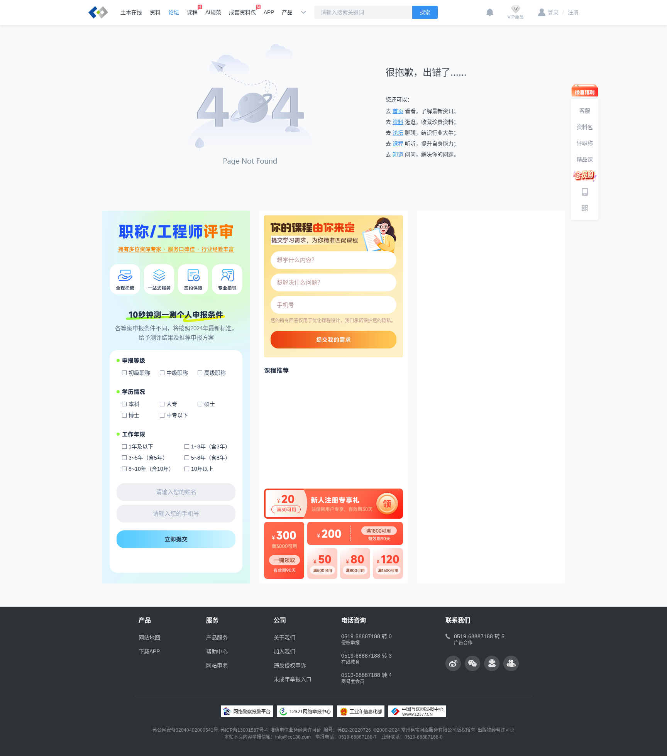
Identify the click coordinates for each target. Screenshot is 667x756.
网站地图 (149, 637)
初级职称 (139, 373)
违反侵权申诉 (290, 665)
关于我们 (284, 637)
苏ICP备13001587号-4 (244, 730)
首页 (398, 111)
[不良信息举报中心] (305, 711)
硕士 (209, 404)
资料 (155, 12)
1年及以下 (141, 446)
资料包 (585, 127)
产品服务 (217, 637)
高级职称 (215, 373)
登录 (553, 12)
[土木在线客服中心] (491, 663)
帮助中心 (217, 651)
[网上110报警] (247, 711)
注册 (570, 12)
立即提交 (176, 539)
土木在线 (131, 12)
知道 (398, 154)
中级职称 (177, 373)
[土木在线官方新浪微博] (453, 663)
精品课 (585, 159)
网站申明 (217, 665)
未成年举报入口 (292, 679)
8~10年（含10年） (151, 469)
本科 (134, 404)
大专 (171, 404)
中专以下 (177, 415)
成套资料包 (242, 12)
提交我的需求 (333, 339)
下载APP (149, 651)
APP (269, 12)
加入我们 (284, 651)
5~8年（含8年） (210, 458)
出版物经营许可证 (496, 730)
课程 (192, 12)
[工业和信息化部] (360, 711)
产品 (287, 12)
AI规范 (213, 12)
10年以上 (202, 469)
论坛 (173, 12)
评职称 (585, 143)
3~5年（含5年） (148, 458)
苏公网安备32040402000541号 (185, 730)
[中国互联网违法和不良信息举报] (417, 711)
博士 (134, 415)
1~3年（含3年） (210, 446)
